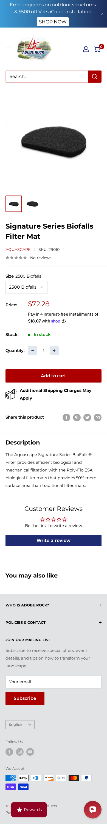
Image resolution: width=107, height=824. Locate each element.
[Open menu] (8, 49)
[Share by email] (98, 417)
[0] (97, 49)
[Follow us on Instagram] (20, 752)
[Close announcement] (102, 14)
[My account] (86, 49)
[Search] (95, 77)
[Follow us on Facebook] (9, 752)
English (15, 724)
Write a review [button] (53, 540)
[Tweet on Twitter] (87, 417)
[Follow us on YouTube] (30, 752)
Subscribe (25, 698)
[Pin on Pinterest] (77, 417)
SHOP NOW (53, 22)
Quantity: (15, 350)
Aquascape (17, 249)
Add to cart (53, 375)
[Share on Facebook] (66, 417)
